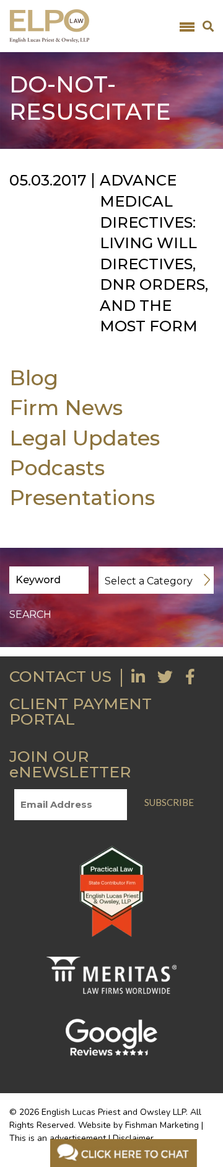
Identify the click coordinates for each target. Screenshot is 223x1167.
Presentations (82, 497)
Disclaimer (133, 1138)
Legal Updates (84, 437)
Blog (33, 377)
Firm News (66, 407)
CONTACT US (60, 676)
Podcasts (57, 467)
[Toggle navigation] (187, 26)
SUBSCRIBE (169, 802)
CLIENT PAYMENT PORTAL (80, 711)
